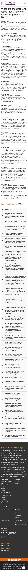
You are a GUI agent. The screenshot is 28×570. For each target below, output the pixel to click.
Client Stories (5, 520)
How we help (4, 479)
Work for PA (18, 520)
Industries (4, 512)
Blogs (16, 483)
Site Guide (4, 506)
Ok (23, 568)
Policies (17, 517)
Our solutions (5, 509)
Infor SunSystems (9, 204)
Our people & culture (21, 523)
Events (17, 481)
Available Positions (20, 524)
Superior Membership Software (4, 501)
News (16, 485)
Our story (17, 512)
